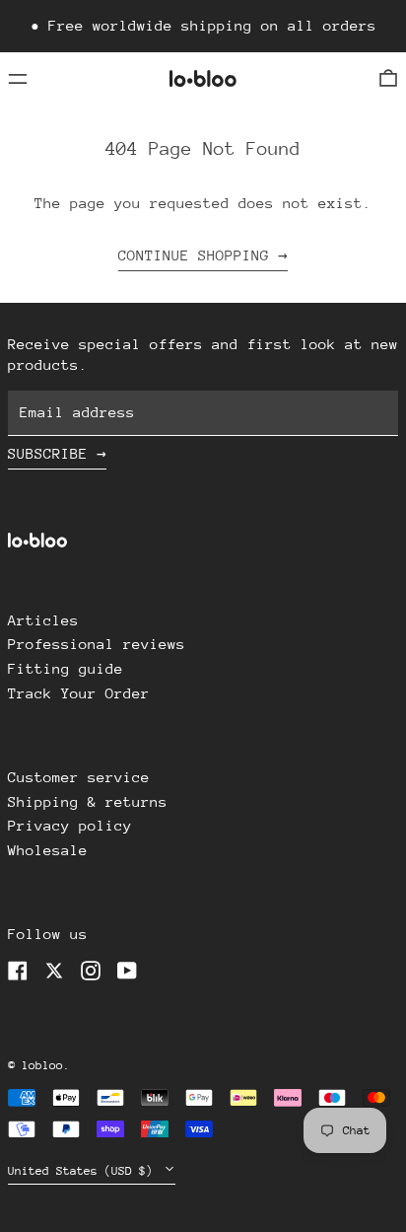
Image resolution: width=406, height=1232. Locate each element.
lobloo (42, 1065)
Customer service (79, 776)
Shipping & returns (88, 801)
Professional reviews (96, 643)
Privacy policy (70, 825)
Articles (43, 620)
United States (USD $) (84, 1171)
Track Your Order (79, 693)
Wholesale (48, 849)
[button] (388, 78)
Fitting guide (65, 668)
